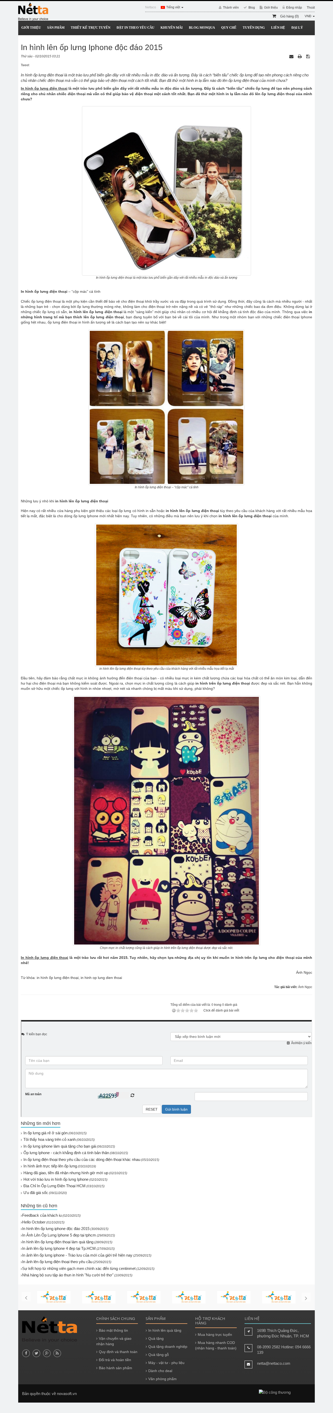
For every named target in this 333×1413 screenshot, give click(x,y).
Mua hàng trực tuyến (215, 1334)
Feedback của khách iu (42, 1215)
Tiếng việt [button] (173, 7)
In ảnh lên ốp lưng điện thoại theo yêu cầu (57, 1261)
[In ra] (300, 56)
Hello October (34, 1222)
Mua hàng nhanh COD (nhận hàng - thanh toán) (215, 1345)
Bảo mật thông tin (113, 1330)
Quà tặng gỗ (158, 1355)
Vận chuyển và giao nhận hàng (113, 1341)
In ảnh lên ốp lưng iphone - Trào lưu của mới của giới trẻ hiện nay (77, 1255)
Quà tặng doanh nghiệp (167, 1346)
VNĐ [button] (308, 16)
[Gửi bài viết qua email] (291, 56)
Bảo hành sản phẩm (115, 1368)
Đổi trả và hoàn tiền (115, 1360)
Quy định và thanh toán (118, 1352)
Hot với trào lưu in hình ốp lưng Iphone (55, 1179)
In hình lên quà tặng (164, 1330)
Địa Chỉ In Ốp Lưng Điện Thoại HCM (54, 1186)
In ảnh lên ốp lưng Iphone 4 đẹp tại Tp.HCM (59, 1248)
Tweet (25, 65)
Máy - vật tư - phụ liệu (166, 1363)
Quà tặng (156, 1338)
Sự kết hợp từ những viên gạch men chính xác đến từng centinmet (79, 1268)
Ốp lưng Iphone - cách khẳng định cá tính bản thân (66, 1152)
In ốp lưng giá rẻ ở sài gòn (45, 1133)
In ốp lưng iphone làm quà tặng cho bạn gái (59, 1146)
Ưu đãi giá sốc (35, 1192)
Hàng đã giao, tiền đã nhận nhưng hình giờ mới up (65, 1173)
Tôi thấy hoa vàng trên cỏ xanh (49, 1139)
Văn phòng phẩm (162, 1379)
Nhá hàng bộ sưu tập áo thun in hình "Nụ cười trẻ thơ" (67, 1275)
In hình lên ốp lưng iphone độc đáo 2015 (55, 1228)
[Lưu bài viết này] (308, 56)
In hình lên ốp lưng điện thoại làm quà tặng (57, 1242)
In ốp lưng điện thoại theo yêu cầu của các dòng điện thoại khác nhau (81, 1159)
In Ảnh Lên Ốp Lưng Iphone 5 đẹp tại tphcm (59, 1235)
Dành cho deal (160, 1371)
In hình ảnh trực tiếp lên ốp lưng (50, 1166)
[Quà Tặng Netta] (33, 11)
